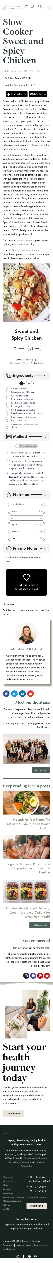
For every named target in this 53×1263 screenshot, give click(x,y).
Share (20, 348)
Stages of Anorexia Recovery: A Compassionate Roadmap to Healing (28, 868)
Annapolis (25, 1162)
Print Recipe (40, 94)
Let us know (21, 588)
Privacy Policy (24, 1245)
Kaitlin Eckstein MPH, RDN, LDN (26, 649)
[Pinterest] (29, 1256)
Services (7, 1181)
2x (26, 383)
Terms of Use (41, 1245)
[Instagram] (17, 1256)
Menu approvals (12, 1200)
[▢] (8, 388)
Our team (8, 1177)
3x (31, 383)
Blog (5, 1185)
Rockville (13, 1162)
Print (36, 348)
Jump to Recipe (18, 94)
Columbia (41, 1158)
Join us (6, 1204)
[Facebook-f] (23, 1256)
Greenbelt (29, 1158)
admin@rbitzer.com (37, 1197)
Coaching (8, 1193)
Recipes (7, 1189)
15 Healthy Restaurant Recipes (24, 250)
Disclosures (9, 1249)
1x (21, 383)
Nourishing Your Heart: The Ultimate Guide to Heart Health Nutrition (28, 823)
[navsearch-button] (40, 7)
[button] (49, 7)
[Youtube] (35, 1256)
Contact (7, 1208)
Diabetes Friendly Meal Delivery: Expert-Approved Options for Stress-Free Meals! (27, 912)
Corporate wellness (13, 1196)
